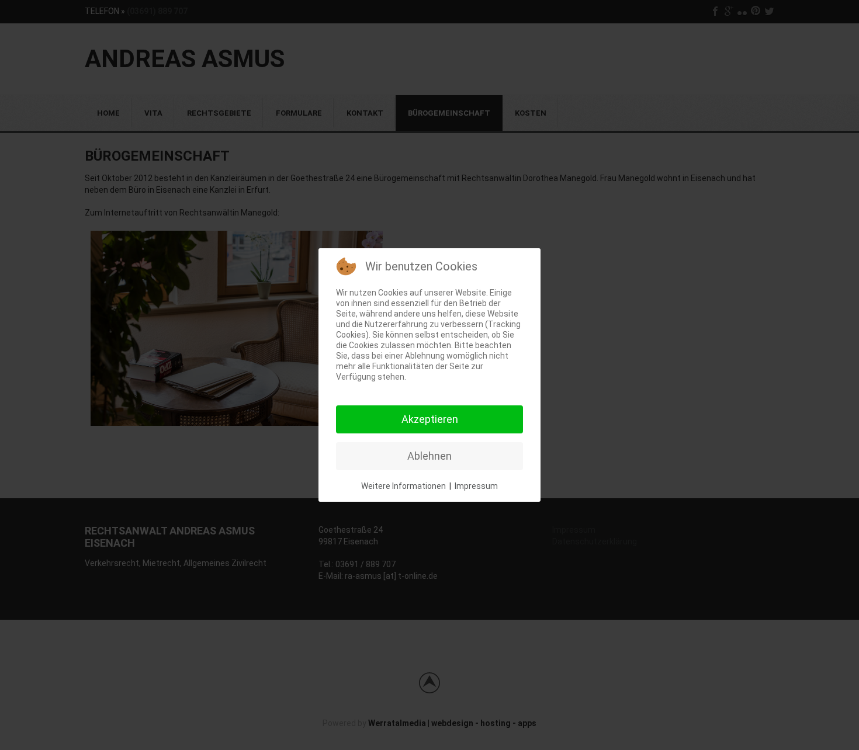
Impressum (476, 486)
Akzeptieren (429, 419)
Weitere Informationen (403, 486)
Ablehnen (429, 456)
